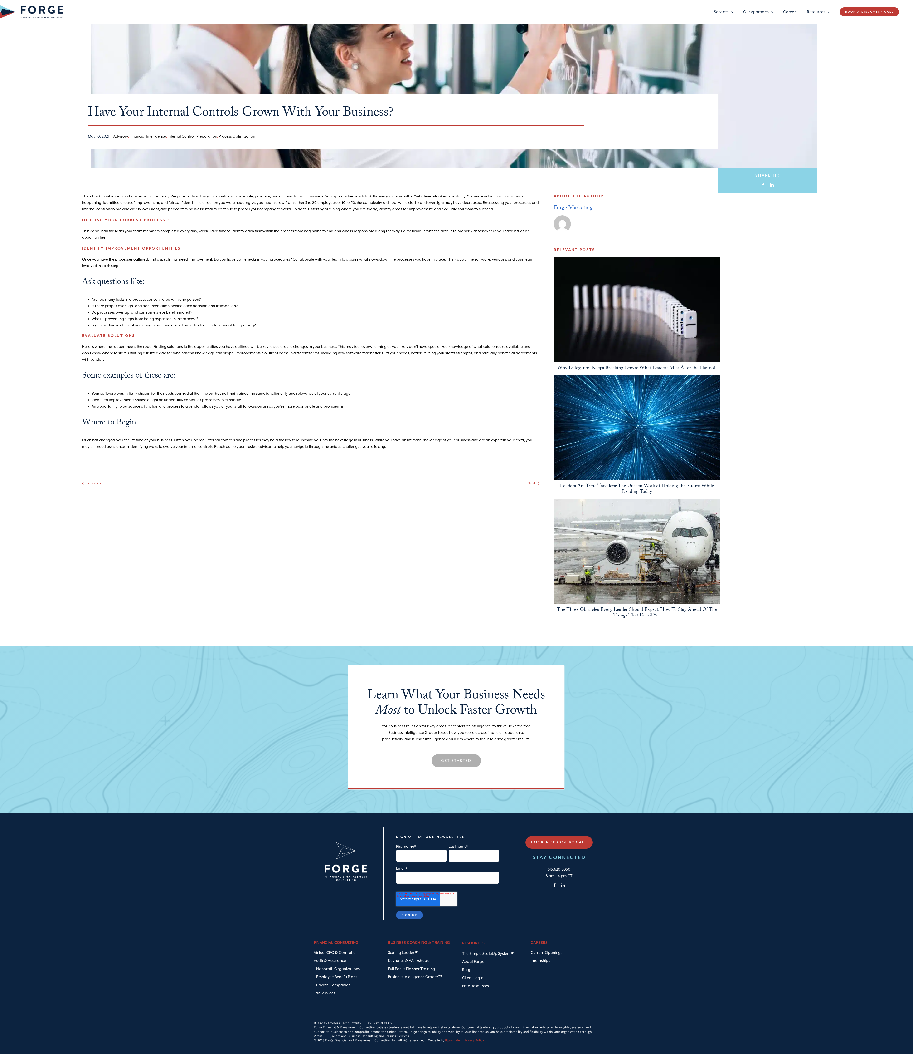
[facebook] (555, 885)
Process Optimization (237, 136)
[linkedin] (563, 885)
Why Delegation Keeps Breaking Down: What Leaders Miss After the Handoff (637, 368)
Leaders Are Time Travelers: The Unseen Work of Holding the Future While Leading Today (637, 489)
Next (531, 483)
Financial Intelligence (148, 136)
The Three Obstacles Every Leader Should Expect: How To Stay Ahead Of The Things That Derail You (637, 613)
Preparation (206, 136)
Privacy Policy (474, 1040)
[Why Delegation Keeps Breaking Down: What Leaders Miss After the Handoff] (637, 309)
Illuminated (453, 1040)
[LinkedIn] (771, 185)
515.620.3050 (559, 869)
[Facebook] (763, 185)
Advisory (120, 136)
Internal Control (181, 136)
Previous (93, 483)
